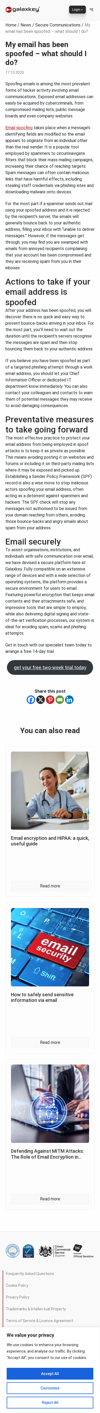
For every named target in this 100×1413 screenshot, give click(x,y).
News (26, 25)
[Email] (59, 699)
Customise (50, 1388)
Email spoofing (19, 127)
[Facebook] (31, 699)
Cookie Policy (17, 1285)
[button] (91, 9)
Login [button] (76, 10)
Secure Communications (58, 25)
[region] (50, 1370)
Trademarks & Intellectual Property (36, 1309)
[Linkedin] (69, 699)
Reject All (50, 1402)
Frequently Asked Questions (30, 1274)
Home (11, 25)
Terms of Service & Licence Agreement (39, 1321)
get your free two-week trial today (50, 667)
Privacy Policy (17, 1297)
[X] (40, 699)
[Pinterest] (50, 699)
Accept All (50, 1374)
